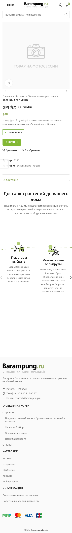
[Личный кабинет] (60, 5)
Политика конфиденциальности (21, 501)
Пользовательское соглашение (21, 495)
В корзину (12, 141)
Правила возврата (15, 438)
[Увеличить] (9, 83)
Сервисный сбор (14, 427)
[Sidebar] (4, 164)
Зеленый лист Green (15, 99)
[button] (6, 91)
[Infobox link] (19, 262)
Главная (7, 96)
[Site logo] (36, 4)
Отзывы (7, 444)
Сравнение (9, 469)
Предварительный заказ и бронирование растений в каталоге (35, 420)
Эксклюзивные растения (42, 96)
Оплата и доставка (16, 433)
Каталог (20, 96)
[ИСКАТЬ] (65, 14)
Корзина (7, 475)
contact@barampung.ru (28, 398)
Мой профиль (10, 481)
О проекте (8, 412)
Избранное (9, 464)
